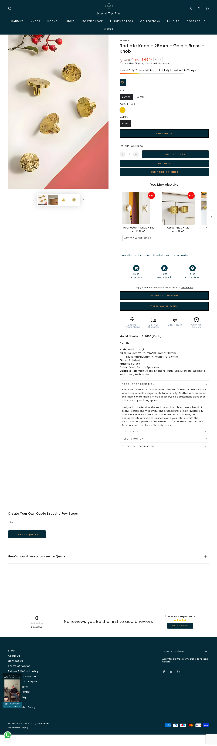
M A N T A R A (23, 723)
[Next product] (211, 217)
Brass (125, 123)
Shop (11, 650)
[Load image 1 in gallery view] (42, 200)
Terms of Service (19, 666)
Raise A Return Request (23, 681)
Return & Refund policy (23, 671)
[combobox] (138, 238)
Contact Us (15, 661)
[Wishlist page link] (190, 8)
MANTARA (124, 40)
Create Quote (27, 534)
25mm (126, 97)
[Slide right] (83, 199)
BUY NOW (164, 163)
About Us (14, 656)
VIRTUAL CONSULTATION (164, 306)
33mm (141, 97)
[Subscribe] (207, 651)
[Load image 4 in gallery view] (74, 200)
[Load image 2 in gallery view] (53, 200)
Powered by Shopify (18, 727)
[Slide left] (33, 199)
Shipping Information (22, 676)
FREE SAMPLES (164, 133)
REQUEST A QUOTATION (164, 295)
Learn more (187, 287)
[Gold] (122, 110)
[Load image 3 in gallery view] (63, 200)
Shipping (140, 63)
